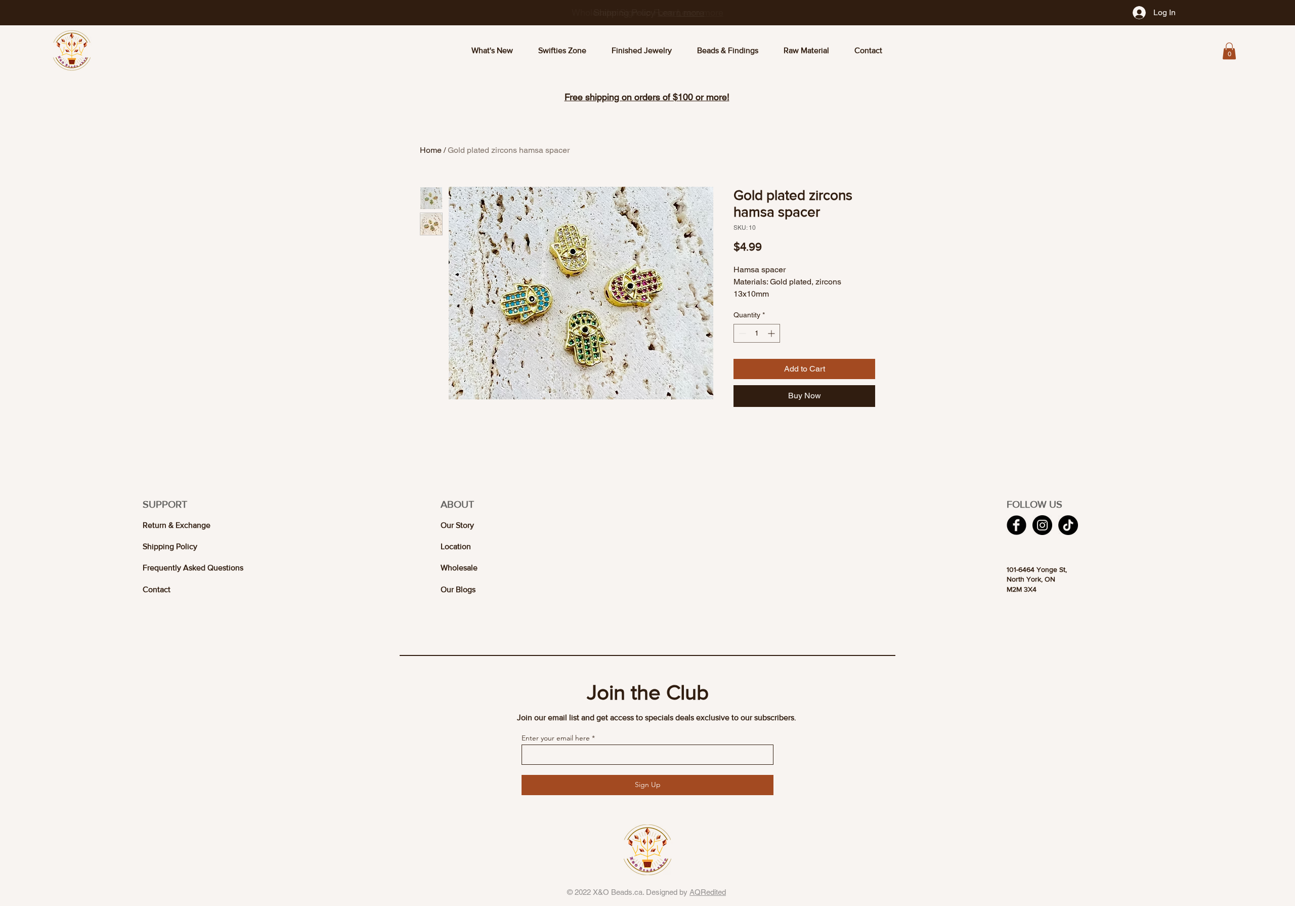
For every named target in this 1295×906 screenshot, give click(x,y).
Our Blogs (458, 589)
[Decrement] (741, 333)
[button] (1229, 51)
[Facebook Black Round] (1016, 525)
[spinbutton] (757, 333)
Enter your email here (556, 738)
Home (431, 150)
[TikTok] (1068, 525)
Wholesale (459, 567)
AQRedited (707, 892)
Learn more (700, 12)
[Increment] (772, 333)
